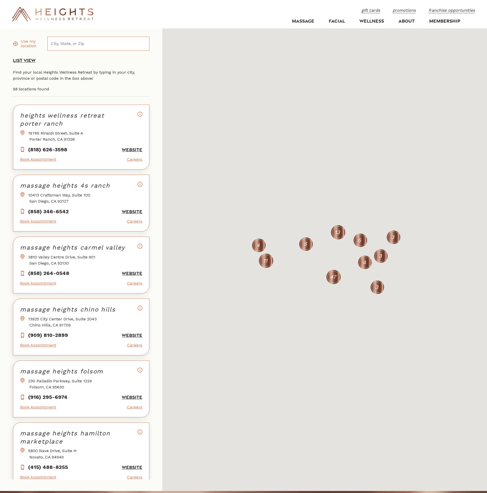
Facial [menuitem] (337, 21)
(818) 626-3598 (47, 149)
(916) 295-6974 (47, 397)
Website (132, 149)
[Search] (143, 44)
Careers (134, 159)
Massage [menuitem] (303, 21)
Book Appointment (38, 159)
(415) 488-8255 (48, 467)
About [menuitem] (406, 21)
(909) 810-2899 (48, 335)
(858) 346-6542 (48, 211)
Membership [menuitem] (444, 21)
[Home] (52, 14)
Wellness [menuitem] (371, 21)
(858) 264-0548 (48, 273)
